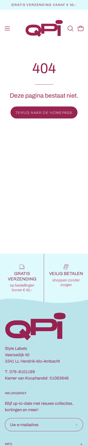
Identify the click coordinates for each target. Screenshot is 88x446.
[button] (69, 28)
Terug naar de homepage (44, 113)
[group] (44, 5)
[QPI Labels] (44, 28)
